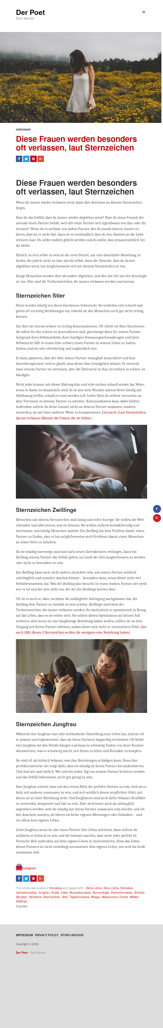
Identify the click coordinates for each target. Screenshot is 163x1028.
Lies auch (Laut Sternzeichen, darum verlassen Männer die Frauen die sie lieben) (81, 415)
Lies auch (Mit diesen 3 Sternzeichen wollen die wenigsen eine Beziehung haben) (81, 629)
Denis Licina (94, 888)
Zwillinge (21, 901)
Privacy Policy (47, 935)
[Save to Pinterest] (157, 518)
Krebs (55, 892)
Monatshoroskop (80, 892)
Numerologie (101, 892)
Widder (134, 897)
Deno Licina (111, 888)
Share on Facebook (19, 159)
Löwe (64, 892)
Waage (95, 897)
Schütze (139, 892)
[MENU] (143, 12)
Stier (65, 897)
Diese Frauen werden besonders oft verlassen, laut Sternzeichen (76, 143)
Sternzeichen (51, 897)
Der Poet (30, 12)
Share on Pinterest (33, 159)
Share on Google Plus (41, 159)
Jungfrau (44, 892)
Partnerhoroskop (122, 892)
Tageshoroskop (79, 897)
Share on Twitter (26, 159)
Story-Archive (72, 935)
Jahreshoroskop (26, 892)
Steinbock (35, 897)
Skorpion (21, 897)
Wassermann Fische (115, 897)
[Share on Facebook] (157, 509)
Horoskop (23, 129)
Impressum (24, 935)
